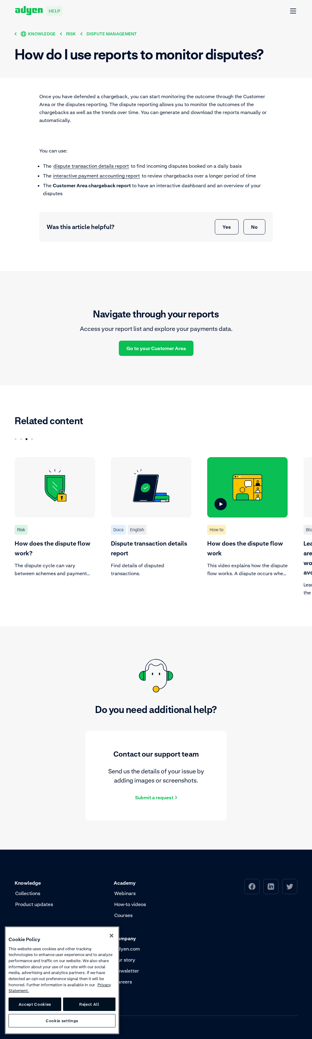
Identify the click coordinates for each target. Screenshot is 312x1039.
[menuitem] (252, 886)
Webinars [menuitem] (125, 893)
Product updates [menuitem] (34, 904)
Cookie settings (62, 1020)
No (254, 227)
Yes (226, 227)
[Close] (111, 935)
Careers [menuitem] (123, 982)
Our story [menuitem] (124, 960)
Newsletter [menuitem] (126, 971)
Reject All (89, 1004)
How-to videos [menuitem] (130, 904)
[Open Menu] (293, 11)
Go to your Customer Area (156, 348)
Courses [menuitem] (123, 915)
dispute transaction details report (91, 166)
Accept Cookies (35, 1004)
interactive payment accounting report (96, 176)
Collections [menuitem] (27, 893)
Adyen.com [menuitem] (127, 949)
